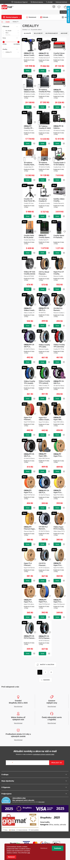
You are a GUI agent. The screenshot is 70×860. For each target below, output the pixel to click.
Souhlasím (57, 848)
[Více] (65, 17)
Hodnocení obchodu (61, 2)
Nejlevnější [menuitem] (38, 33)
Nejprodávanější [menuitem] (52, 33)
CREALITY (12, 52)
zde (28, 853)
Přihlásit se (56, 762)
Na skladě (12, 30)
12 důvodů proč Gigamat (20, 2)
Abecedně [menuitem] (64, 33)
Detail (27, 70)
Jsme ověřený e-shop (19, 798)
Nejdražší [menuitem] (27, 33)
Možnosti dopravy (38, 2)
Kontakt (50, 2)
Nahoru (46, 680)
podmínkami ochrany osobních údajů (43, 754)
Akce (12, 32)
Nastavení (11, 857)
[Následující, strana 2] (45, 672)
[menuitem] (12, 17)
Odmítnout (43, 848)
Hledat (64, 12)
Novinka (12, 35)
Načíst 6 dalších (47, 664)
